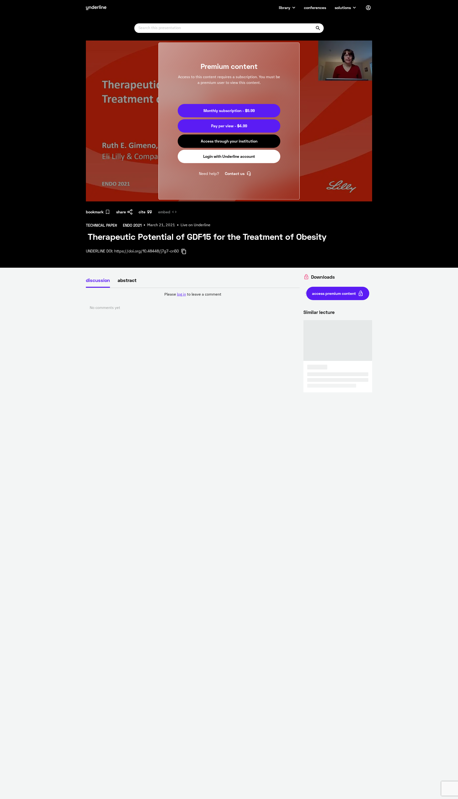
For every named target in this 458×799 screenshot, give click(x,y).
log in (181, 295)
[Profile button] (368, 7)
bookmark (95, 212)
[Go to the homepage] (96, 7)
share (121, 212)
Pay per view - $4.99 (229, 125)
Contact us (235, 173)
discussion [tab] (98, 280)
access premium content (334, 293)
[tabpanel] (193, 301)
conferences (315, 7)
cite (142, 212)
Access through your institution (229, 141)
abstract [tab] (127, 280)
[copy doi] (186, 251)
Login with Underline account (229, 156)
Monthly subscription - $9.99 (229, 110)
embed (164, 212)
